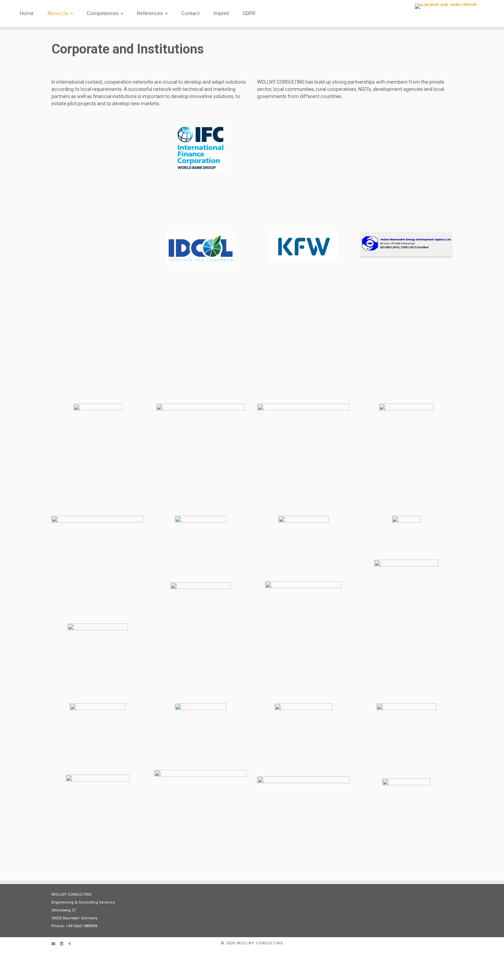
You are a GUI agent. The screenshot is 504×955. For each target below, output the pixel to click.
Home (27, 13)
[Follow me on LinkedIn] (64, 944)
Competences (103, 13)
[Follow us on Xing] (72, 944)
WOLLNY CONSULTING (260, 943)
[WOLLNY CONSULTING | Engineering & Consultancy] (446, 6)
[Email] (55, 944)
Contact (190, 13)
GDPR (249, 13)
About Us (58, 13)
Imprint (221, 13)
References (150, 13)
